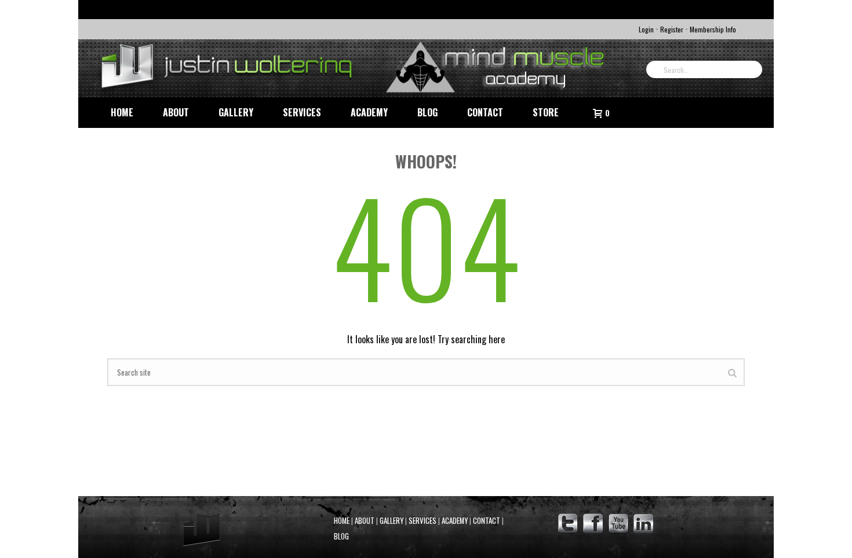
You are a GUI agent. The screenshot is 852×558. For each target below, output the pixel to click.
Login (646, 29)
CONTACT (486, 520)
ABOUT (364, 520)
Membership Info (713, 29)
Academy (369, 112)
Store (546, 112)
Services (302, 112)
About (176, 112)
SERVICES (422, 520)
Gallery (236, 112)
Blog (427, 112)
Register (671, 29)
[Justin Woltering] (356, 68)
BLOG (341, 536)
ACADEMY (455, 520)
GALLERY (391, 520)
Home (122, 112)
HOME (341, 520)
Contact (485, 112)
